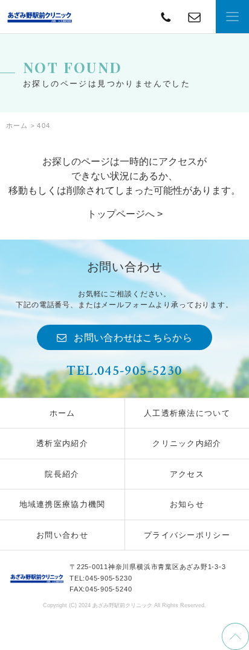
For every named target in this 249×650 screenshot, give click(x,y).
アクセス (187, 474)
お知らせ (187, 504)
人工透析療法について (187, 413)
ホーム (63, 413)
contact (166, 16)
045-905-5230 (108, 578)
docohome (39, 16)
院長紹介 (62, 474)
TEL (194, 16)
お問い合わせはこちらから (133, 338)
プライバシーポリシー (187, 535)
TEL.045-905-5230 (124, 371)
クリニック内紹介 (186, 443)
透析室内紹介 (62, 443)
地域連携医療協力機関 (62, 504)
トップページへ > (125, 214)
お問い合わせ (62, 535)
